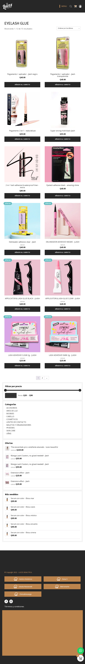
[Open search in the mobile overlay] (71, 6)
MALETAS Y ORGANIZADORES (18, 425)
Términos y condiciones (14, 606)
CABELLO (10, 416)
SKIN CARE (10, 430)
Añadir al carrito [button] (22, 85)
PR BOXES (10, 428)
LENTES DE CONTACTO (16, 422)
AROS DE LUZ (12, 411)
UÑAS (8, 433)
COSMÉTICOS (12, 419)
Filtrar (11, 395)
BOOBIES (10, 413)
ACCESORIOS (11, 408)
